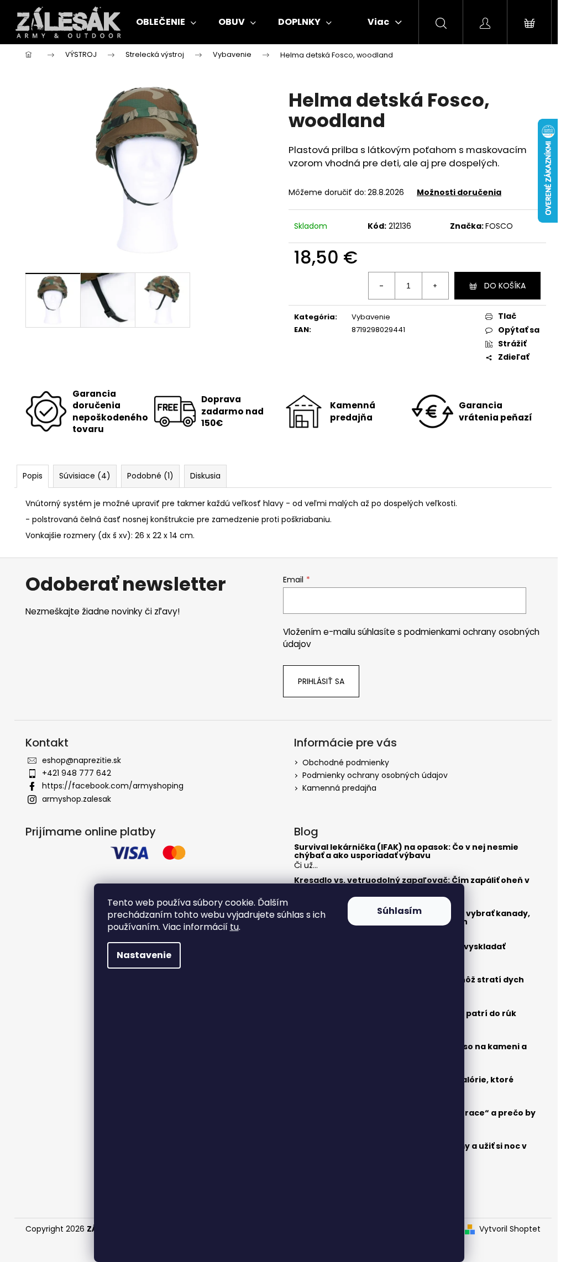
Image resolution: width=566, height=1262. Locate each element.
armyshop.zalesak (76, 798)
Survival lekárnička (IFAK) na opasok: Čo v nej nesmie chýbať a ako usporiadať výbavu (406, 851)
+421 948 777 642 (76, 773)
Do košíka (505, 285)
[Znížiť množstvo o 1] (382, 285)
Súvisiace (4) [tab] (85, 475)
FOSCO (499, 226)
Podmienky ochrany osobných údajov (375, 775)
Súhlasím (399, 911)
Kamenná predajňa (339, 787)
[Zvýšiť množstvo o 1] (435, 285)
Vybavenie (371, 317)
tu (234, 927)
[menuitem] (166, 22)
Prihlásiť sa (321, 681)
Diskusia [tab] (205, 475)
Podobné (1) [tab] (150, 475)
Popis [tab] (33, 475)
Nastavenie (144, 955)
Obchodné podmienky (345, 762)
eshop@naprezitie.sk (81, 760)
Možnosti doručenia (459, 192)
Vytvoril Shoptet (510, 1229)
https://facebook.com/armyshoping (113, 785)
